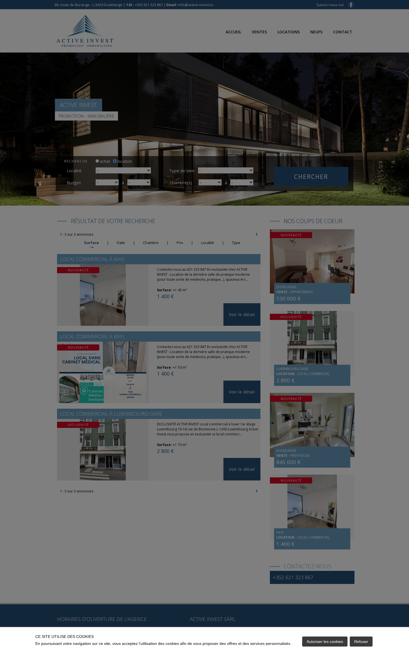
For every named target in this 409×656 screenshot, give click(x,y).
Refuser (361, 641)
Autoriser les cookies (325, 641)
